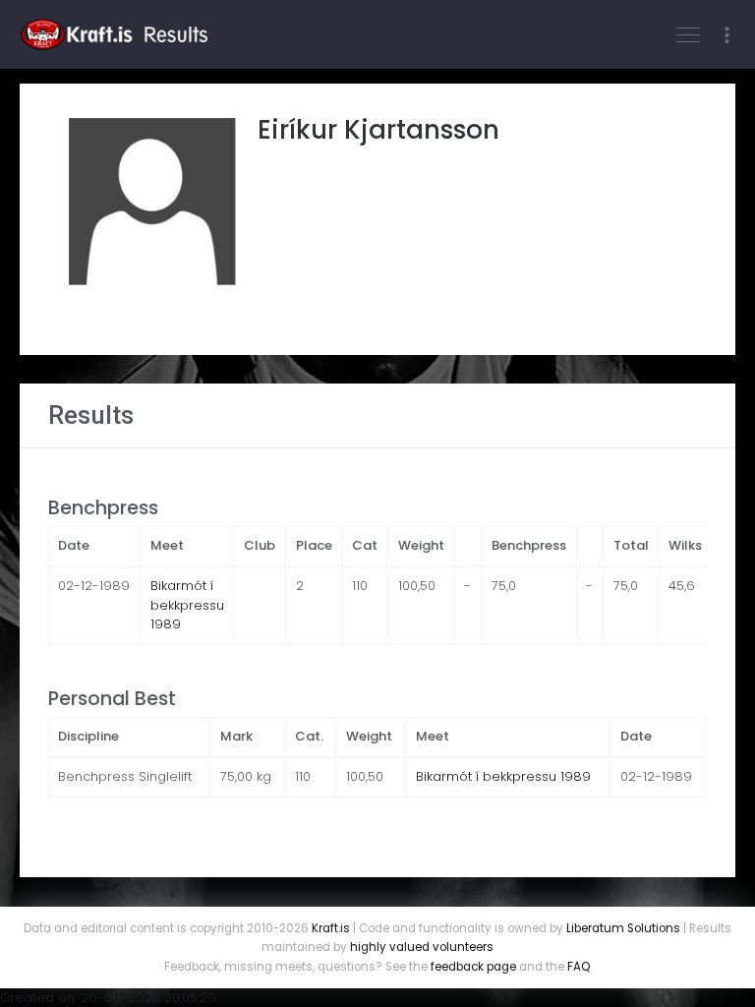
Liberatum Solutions (623, 928)
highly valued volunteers (422, 947)
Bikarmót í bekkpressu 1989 (187, 604)
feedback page (473, 967)
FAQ (578, 967)
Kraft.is (331, 928)
